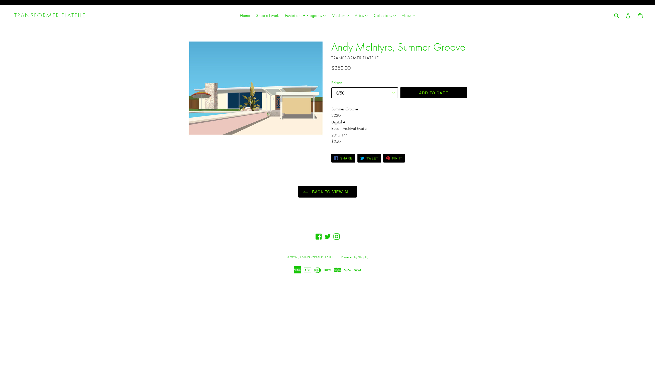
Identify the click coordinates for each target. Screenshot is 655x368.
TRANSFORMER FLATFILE (50, 15)
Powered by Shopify (354, 257)
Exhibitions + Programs (306, 15)
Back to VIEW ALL (331, 191)
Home (245, 15)
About (410, 15)
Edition (336, 82)
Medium (341, 15)
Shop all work (267, 15)
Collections (386, 15)
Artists (362, 15)
